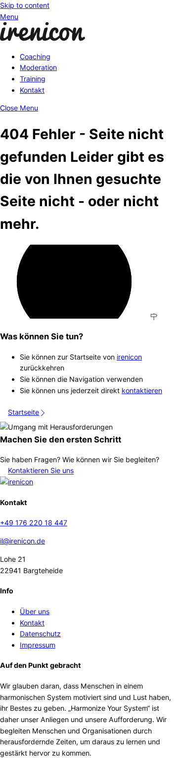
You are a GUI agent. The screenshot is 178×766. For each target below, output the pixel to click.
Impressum (37, 645)
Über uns (34, 611)
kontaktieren (142, 390)
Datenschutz (40, 633)
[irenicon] (42, 38)
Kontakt (32, 90)
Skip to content (24, 5)
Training (32, 78)
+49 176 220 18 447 (33, 522)
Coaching (35, 56)
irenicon (129, 357)
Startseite (23, 412)
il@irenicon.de (22, 541)
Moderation (38, 67)
